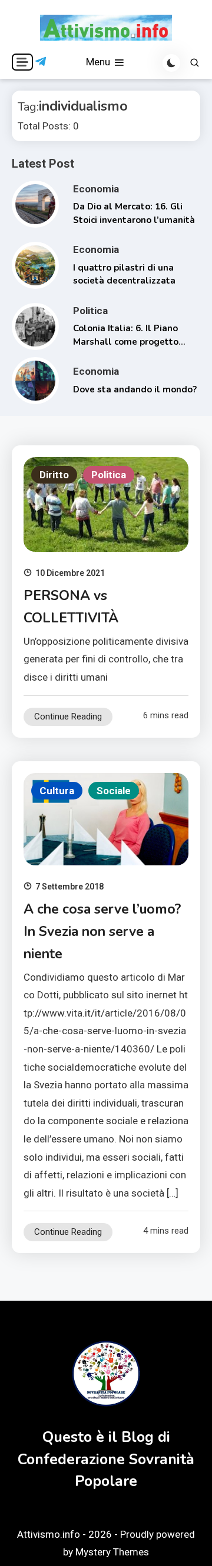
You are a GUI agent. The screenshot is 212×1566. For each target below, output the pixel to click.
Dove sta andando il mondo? (135, 389)
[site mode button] (171, 63)
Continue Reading (68, 716)
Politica (90, 310)
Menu (99, 62)
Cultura (56, 791)
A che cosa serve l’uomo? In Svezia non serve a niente (102, 931)
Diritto (54, 475)
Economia (96, 189)
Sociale (114, 791)
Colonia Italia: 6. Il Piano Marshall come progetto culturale (125, 341)
